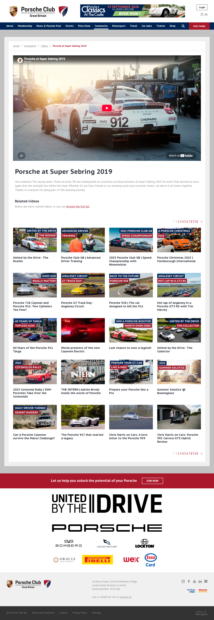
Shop (172, 25)
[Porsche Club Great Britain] (38, 11)
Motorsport (118, 25)
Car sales (147, 25)
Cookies (64, 612)
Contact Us (125, 597)
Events (70, 25)
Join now (152, 481)
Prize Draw (84, 25)
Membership (25, 25)
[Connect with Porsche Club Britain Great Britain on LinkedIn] (200, 581)
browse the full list (77, 206)
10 (196, 221)
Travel (133, 25)
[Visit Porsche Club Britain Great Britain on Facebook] (188, 581)
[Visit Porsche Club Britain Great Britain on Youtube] (194, 581)
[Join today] (199, 26)
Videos (44, 46)
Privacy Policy (80, 612)
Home (16, 46)
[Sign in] (202, 7)
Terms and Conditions (43, 612)
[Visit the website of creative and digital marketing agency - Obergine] (201, 613)
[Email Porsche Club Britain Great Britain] (205, 581)
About (9, 25)
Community (101, 25)
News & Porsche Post (49, 25)
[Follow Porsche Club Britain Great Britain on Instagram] (183, 581)
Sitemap (96, 612)
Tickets (160, 25)
